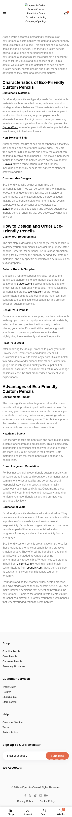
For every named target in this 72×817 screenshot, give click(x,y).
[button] (66, 13)
